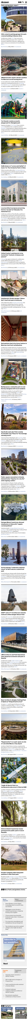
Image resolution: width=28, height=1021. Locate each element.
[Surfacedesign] (14, 553)
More (3, 44)
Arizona (3, 441)
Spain (19, 705)
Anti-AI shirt (20, 1008)
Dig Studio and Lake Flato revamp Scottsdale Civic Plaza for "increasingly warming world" (14, 433)
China (11, 173)
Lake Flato (20, 438)
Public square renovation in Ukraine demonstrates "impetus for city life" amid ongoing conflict (13, 478)
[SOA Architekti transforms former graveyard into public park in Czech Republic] (14, 814)
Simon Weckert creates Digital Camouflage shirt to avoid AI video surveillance (14, 904)
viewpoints (10, 617)
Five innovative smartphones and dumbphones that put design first (14, 922)
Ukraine (18, 486)
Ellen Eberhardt (5, 88)
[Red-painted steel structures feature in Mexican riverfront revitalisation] (14, 329)
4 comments (21, 623)
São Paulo (9, 878)
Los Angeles (4, 218)
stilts (12, 352)
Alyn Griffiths (4, 135)
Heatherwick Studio (17, 302)
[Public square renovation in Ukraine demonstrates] (14, 462)
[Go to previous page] (19, 2)
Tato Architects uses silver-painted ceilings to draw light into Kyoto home (14, 927)
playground (4, 394)
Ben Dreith (4, 46)
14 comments (19, 222)
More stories (15, 889)
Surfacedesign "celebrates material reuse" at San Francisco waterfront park (13, 569)
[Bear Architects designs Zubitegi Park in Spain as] (14, 685)
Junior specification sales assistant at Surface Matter (14, 985)
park (2, 173)
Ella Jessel (4, 536)
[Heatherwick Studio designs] (14, 284)
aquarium (9, 663)
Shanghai (3, 128)
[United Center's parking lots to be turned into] (14, 239)
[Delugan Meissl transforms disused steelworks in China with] (14, 508)
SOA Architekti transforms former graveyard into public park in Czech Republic (12, 830)
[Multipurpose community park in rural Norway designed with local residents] (14, 372)
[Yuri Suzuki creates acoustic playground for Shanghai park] (14, 106)
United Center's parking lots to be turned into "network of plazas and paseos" (12, 255)
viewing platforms (20, 170)
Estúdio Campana (14, 876)
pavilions (17, 441)
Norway (24, 394)
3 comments (21, 135)
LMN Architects (15, 660)
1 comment (24, 582)
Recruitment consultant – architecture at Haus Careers (13, 995)
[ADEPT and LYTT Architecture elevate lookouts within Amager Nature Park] (14, 598)
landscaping (19, 352)
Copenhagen (16, 620)
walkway (14, 834)
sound (2, 126)
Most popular (5, 900)
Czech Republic (8, 838)
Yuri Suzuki (14, 125)
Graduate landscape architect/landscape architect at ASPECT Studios (13, 990)
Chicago (3, 259)
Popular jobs (5, 971)
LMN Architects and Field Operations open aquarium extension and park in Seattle (13, 656)
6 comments (22, 491)
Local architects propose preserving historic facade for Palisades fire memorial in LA (13, 209)
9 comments (18, 46)
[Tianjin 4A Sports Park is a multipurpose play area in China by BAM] (14, 771)
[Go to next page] (20, 2)
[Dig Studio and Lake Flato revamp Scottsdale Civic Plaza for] (14, 417)
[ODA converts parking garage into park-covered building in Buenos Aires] (14, 19)
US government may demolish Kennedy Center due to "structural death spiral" (14, 916)
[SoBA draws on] (14, 151)
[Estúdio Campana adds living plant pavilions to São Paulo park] (14, 858)
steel (7, 704)
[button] (23, 2)
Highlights (8, 1006)
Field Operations (14, 662)
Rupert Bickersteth (6, 399)
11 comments (21, 267)
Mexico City (9, 85)
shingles (3, 618)
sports (5, 791)
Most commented (19, 900)
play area (11, 791)
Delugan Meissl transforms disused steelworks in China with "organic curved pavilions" (12, 524)
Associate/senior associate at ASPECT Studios (12, 975)
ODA (13, 38)
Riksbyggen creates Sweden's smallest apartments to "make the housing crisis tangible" (14, 910)
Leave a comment (21, 356)
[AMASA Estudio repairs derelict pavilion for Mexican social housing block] (14, 63)
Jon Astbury (4, 177)
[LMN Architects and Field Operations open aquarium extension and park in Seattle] (14, 640)
